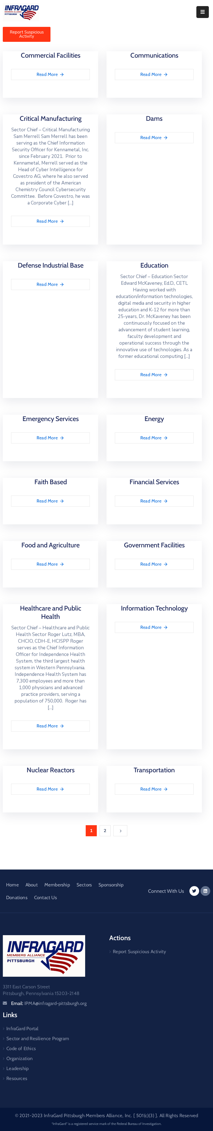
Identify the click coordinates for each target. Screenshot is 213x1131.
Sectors (84, 885)
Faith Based (50, 482)
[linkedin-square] (205, 891)
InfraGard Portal (22, 1028)
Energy (154, 419)
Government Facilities (154, 545)
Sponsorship (110, 885)
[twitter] (194, 891)
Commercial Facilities (50, 55)
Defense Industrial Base (50, 265)
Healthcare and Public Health (50, 612)
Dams (154, 118)
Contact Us (45, 897)
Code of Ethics (21, 1048)
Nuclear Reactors (51, 770)
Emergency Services (50, 419)
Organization (19, 1058)
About (32, 885)
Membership (57, 885)
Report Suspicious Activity (139, 951)
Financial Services (154, 482)
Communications (154, 55)
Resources (16, 1078)
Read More (47, 74)
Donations (16, 897)
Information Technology (154, 608)
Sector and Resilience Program (37, 1038)
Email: (49, 1003)
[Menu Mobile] (202, 12)
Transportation (154, 770)
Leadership (17, 1068)
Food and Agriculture (50, 545)
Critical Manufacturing (51, 118)
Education (154, 265)
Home (12, 885)
